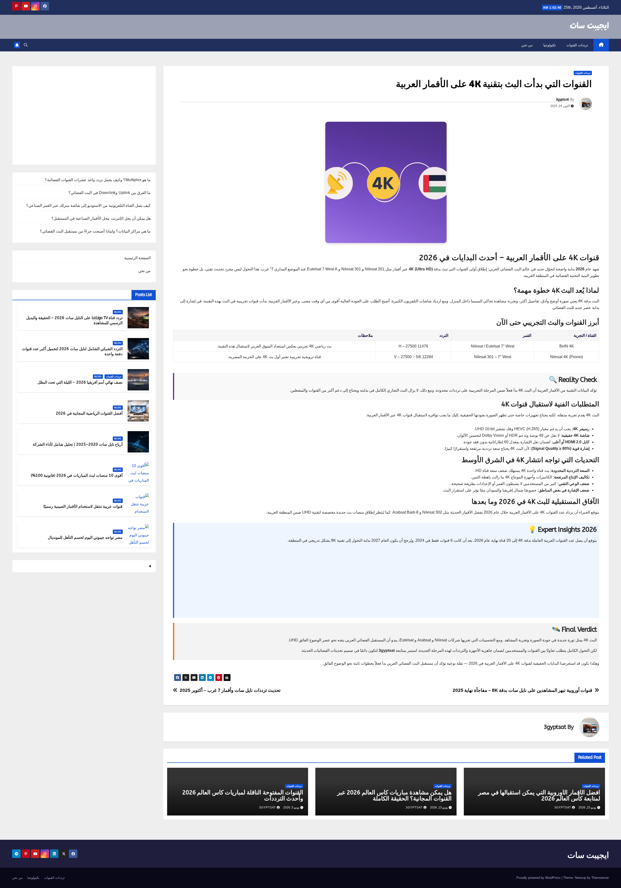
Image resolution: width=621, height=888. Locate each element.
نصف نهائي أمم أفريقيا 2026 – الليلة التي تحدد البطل (80, 382)
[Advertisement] (451, 581)
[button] (26, 45)
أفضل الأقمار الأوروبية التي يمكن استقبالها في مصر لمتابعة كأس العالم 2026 (539, 795)
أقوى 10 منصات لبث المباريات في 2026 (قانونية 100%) (77, 475)
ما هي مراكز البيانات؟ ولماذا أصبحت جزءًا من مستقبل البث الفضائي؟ (95, 231)
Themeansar (600, 878)
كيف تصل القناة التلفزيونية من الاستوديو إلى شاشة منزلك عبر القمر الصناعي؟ (88, 205)
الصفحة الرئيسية (137, 258)
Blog (117, 312)
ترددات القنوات (577, 45)
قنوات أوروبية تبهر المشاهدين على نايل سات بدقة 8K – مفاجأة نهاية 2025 (522, 690)
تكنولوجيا (549, 45)
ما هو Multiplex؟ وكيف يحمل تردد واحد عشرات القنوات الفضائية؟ (98, 180)
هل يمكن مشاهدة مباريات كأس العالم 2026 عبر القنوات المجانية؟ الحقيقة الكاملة (394, 795)
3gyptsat (562, 99)
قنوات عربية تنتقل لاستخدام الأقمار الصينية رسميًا (83, 506)
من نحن (527, 45)
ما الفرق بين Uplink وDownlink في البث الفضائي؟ (109, 193)
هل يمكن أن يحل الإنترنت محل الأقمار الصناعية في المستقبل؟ (101, 218)
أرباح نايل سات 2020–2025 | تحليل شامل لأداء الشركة (78, 444)
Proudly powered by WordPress (539, 878)
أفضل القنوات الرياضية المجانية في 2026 (89, 413)
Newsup (580, 878)
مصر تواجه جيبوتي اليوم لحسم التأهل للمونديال (85, 537)
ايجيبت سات (589, 26)
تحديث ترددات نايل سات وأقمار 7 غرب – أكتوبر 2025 (230, 690)
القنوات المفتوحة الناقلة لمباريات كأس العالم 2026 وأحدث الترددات (242, 795)
